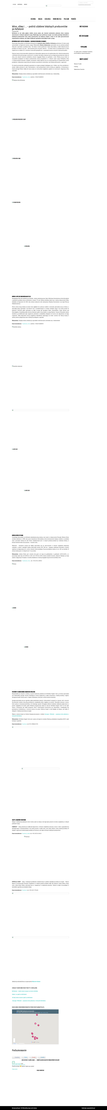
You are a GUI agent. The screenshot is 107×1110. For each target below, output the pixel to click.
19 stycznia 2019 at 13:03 (18, 1064)
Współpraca (20, 4)
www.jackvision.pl (91, 1108)
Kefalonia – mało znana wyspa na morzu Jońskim (25, 991)
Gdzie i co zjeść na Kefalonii (19, 994)
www (29, 77)
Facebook (24, 77)
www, (28, 833)
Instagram (84, 41)
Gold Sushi (18, 1063)
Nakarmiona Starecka (79, 69)
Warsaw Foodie (77, 64)
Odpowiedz (14, 1069)
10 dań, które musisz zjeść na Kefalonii (22, 997)
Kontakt (25, 4)
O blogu (14, 4)
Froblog (76, 66)
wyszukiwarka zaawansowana (84, 4)
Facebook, (24, 833)
